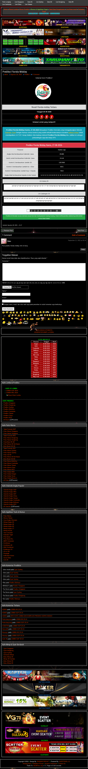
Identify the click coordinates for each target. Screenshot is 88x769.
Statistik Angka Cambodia (12, 500)
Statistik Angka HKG (10, 492)
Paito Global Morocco (10, 478)
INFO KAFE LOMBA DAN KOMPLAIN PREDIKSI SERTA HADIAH (31, 616)
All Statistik (7, 506)
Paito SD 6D (7, 455)
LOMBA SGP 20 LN (17, 613)
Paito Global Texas (9, 476)
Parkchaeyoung (7, 619)
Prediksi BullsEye (9, 409)
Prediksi (27, 74)
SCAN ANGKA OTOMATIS (44, 330)
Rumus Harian (8, 518)
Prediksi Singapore (9, 403)
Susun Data (7, 558)
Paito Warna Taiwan (10, 465)
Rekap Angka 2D (9, 522)
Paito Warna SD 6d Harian (12, 457)
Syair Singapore (8, 648)
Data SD (49, 2)
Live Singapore (19, 2)
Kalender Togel (10, 132)
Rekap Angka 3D (9, 524)
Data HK (71, 2)
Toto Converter (8, 532)
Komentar (5, 261)
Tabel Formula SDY (10, 448)
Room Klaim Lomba (14, 395)
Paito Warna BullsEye (10, 461)
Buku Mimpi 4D (8, 663)
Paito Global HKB (9, 472)
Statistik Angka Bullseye (11, 502)
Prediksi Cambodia (9, 411)
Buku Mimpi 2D (8, 657)
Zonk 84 (4, 639)
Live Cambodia (6, 4)
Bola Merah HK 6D (9, 446)
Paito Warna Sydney (10, 450)
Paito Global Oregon (10, 474)
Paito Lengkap (6, 2)
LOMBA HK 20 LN (16, 609)
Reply (83, 249)
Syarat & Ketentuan (51, 763)
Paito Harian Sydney (10, 452)
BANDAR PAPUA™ (43, 761)
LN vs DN (7, 551)
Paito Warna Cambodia (11, 463)
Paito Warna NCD (9, 469)
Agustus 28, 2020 (16, 74)
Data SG (30, 2)
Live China (18, 4)
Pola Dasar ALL (8, 539)
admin (6, 74)
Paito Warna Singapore (11, 431)
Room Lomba (13, 9)
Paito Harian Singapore (11, 433)
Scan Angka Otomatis (10, 520)
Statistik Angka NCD (10, 504)
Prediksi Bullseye (14, 582)
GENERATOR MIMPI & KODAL (44, 332)
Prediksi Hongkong (9, 405)
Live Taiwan (28, 4)
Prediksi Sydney (9, 407)
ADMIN (4, 609)
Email (4, 297)
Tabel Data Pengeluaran (57, 9)
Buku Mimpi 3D (8, 661)
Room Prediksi (24, 9)
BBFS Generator (9, 541)
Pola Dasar (7, 537)
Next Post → (82, 230)
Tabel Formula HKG (10, 435)
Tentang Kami (27, 763)
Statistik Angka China (10, 496)
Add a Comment (78, 235)
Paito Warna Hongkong (11, 438)
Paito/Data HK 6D (9, 442)
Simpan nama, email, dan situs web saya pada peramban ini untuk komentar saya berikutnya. (33, 304)
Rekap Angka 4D (9, 526)
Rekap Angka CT (9, 528)
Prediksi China (8, 415)
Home (6, 9)
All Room (6, 420)
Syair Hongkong (8, 650)
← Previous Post (7, 230)
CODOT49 (5, 626)
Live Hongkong (60, 2)
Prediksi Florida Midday (14, 71)
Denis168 (5, 629)
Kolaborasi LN (8, 549)
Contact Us (61, 763)
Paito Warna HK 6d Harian (12, 444)
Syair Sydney (18, 569)
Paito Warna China (9, 467)
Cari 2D (6, 560)
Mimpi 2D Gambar (9, 659)
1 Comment (35, 74)
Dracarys (5, 632)
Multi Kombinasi (9, 547)
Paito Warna (7, 516)
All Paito (6, 480)
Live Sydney (39, 2)
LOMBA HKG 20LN (12, 392)
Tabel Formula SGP (10, 429)
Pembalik (6, 553)
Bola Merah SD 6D (9, 459)
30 (57, 210)
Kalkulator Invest (9, 555)
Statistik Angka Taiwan (11, 498)
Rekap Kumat (8, 530)
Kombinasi (7, 543)
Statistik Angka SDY (10, 494)
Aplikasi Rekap (73, 132)
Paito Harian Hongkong (11, 440)
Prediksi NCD (8, 417)
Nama (4, 291)
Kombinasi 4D (8, 545)
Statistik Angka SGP (10, 490)
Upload (33, 282)
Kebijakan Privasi (38, 763)
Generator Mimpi (9, 655)
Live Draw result (71, 9)
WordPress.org (38, 765)
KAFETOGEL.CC (64, 761)
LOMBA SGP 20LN (12, 390)
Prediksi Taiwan (8, 413)
